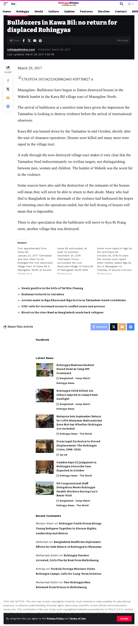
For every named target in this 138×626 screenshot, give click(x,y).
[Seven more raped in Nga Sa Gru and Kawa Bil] (117, 261)
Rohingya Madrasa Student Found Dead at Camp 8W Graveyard (75, 369)
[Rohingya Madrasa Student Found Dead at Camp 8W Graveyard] (45, 370)
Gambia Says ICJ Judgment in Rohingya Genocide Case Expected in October (76, 466)
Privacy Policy (55, 618)
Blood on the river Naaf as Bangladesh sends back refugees (62, 312)
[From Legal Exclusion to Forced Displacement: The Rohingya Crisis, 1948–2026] (45, 446)
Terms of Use (77, 618)
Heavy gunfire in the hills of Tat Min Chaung (52, 288)
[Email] (34, 40)
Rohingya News (65, 383)
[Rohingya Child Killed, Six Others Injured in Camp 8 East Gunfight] (45, 395)
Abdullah (42, 542)
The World (85, 433)
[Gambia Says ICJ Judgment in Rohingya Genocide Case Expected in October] (45, 467)
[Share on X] (29, 40)
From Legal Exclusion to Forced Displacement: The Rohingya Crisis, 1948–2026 (78, 445)
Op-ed (63, 454)
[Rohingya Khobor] (69, 4)
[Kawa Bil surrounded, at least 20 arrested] (77, 261)
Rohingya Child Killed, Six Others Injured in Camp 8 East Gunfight (77, 394)
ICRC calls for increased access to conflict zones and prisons (63, 306)
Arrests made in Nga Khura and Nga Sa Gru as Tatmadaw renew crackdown (73, 300)
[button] (124, 619)
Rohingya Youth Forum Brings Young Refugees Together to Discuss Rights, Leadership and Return (69, 528)
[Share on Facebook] (23, 40)
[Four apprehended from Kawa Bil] (37, 261)
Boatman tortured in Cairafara (42, 294)
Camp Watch (82, 378)
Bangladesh (66, 378)
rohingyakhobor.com (21, 49)
